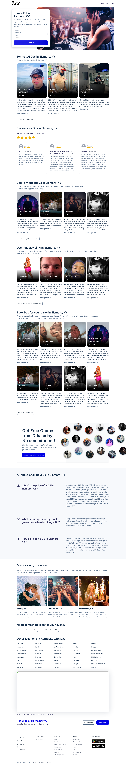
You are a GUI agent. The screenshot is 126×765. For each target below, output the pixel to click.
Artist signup (105, 3)
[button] (25, 119)
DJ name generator (60, 747)
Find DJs (57, 742)
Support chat (77, 742)
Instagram (23, 749)
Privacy (41, 762)
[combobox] (23, 32)
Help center (76, 739)
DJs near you (58, 749)
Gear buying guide (60, 744)
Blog (55, 739)
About (75, 747)
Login (112, 3)
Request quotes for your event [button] (34, 455)
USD (19, 740)
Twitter (22, 744)
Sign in (75, 755)
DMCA (49, 762)
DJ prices (57, 752)
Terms (34, 762)
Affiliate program (59, 755)
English (22, 737)
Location (17, 30)
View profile (21, 113)
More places (39, 739)
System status (77, 744)
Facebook (22, 747)
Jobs (74, 749)
